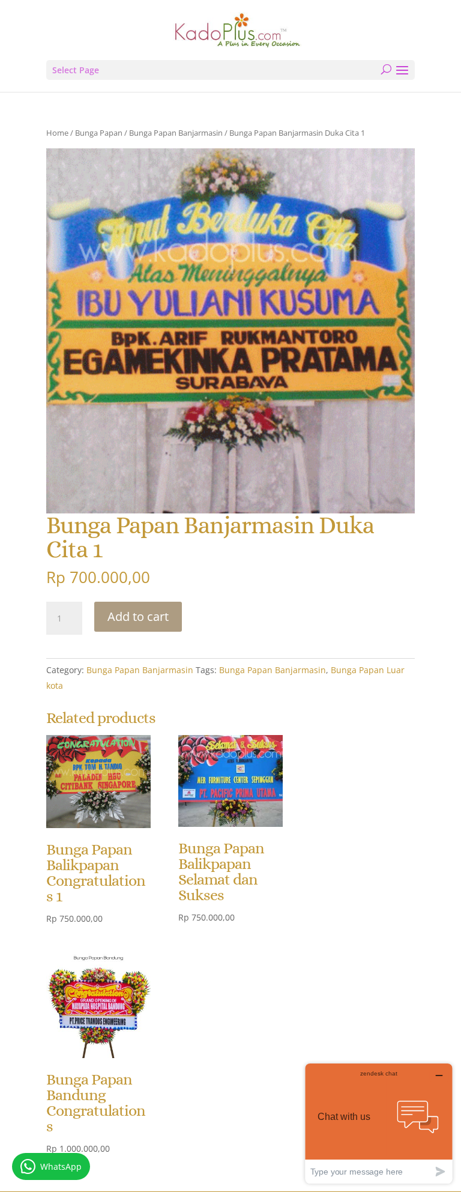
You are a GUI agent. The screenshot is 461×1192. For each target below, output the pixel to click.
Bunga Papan (98, 132)
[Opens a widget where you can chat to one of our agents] (379, 1123)
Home (57, 132)
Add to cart (138, 616)
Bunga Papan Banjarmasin (176, 132)
